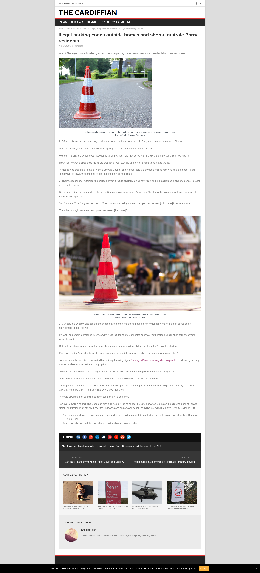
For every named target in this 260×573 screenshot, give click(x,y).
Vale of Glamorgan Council (144, 446)
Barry (85, 29)
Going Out (93, 22)
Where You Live (121, 22)
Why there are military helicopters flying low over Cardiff (145, 507)
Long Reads (77, 22)
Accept (203, 568)
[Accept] (256, 568)
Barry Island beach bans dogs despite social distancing (75, 507)
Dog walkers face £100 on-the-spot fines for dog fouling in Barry (181, 507)
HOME (61, 3)
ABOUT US (69, 3)
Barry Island (78, 446)
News (63, 22)
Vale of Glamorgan (124, 446)
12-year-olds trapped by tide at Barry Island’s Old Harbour (113, 507)
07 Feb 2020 (64, 46)
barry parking (90, 446)
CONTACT (80, 3)
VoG (159, 446)
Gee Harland (77, 46)
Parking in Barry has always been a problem (154, 360)
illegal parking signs (105, 446)
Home (61, 29)
